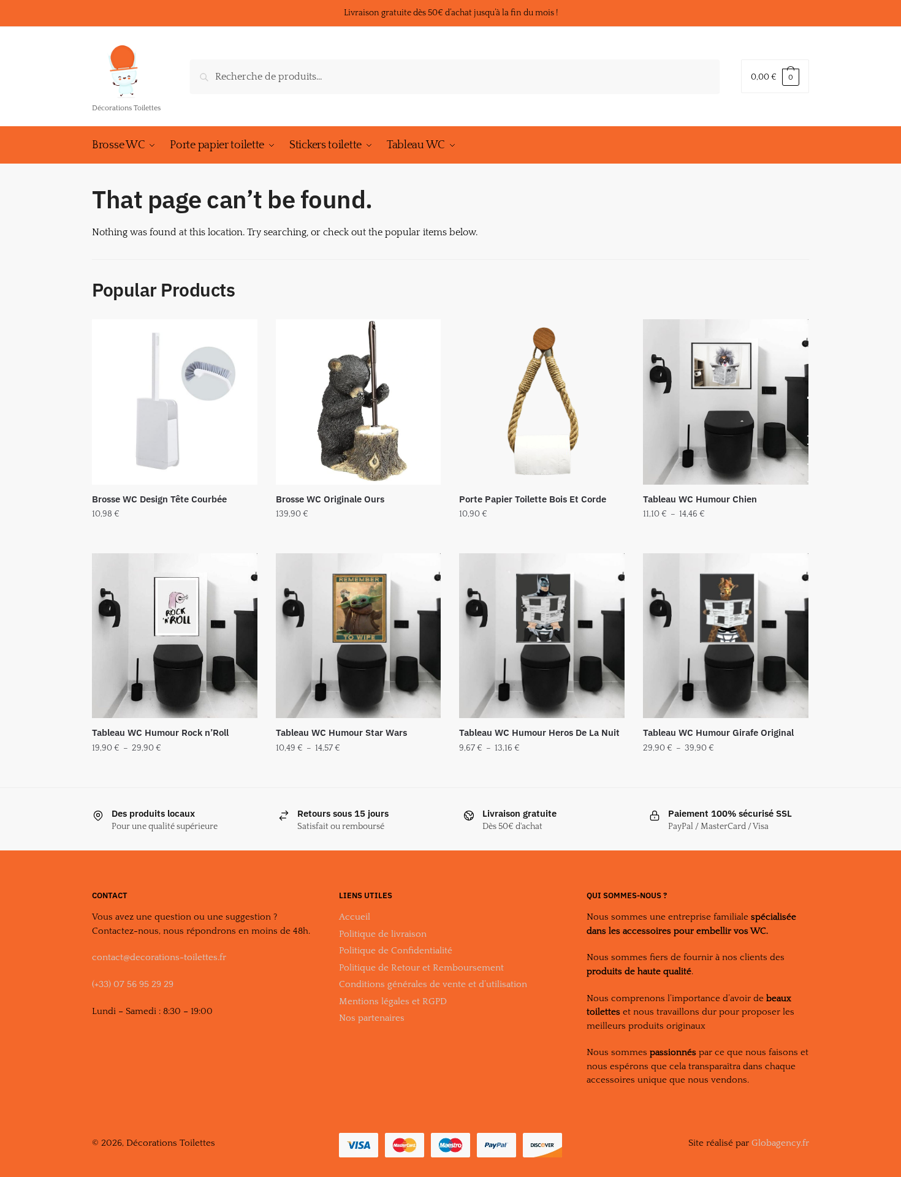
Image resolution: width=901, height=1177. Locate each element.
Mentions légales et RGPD (393, 1001)
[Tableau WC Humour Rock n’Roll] (174, 636)
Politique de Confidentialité (395, 950)
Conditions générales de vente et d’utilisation (433, 984)
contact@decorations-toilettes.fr (159, 957)
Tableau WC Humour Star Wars (341, 732)
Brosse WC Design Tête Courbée (159, 499)
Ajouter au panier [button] (358, 538)
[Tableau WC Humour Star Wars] (358, 636)
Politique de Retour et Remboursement (421, 968)
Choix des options (174, 538)
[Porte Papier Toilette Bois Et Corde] (542, 402)
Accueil (354, 917)
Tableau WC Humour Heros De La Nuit (539, 732)
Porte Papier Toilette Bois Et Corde (532, 499)
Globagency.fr (780, 1143)
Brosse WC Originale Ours (330, 499)
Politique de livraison (383, 934)
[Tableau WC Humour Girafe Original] (725, 636)
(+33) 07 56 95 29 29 (132, 984)
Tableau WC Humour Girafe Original (718, 732)
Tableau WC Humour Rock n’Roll (160, 732)
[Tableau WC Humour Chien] (725, 402)
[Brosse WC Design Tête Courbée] (174, 402)
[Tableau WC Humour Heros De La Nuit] (542, 636)
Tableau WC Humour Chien (700, 499)
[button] (19, 18)
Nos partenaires (372, 1018)
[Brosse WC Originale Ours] (358, 402)
